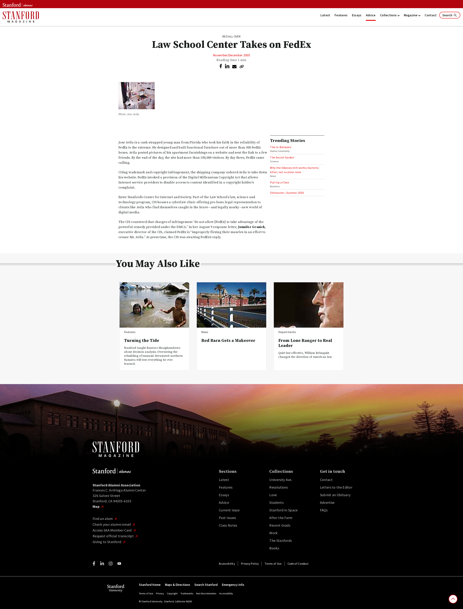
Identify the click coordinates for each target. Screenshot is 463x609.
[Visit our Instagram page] (110, 563)
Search (447, 15)
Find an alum (103, 518)
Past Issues (227, 517)
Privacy (160, 593)
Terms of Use (273, 563)
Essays (357, 15)
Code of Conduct (298, 563)
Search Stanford (206, 585)
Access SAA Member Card (112, 530)
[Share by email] (234, 66)
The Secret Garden (282, 157)
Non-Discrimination (206, 593)
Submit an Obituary (335, 495)
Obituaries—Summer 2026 (287, 192)
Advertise (327, 502)
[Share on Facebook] (220, 66)
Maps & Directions (177, 585)
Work (273, 533)
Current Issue (229, 510)
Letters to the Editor (336, 487)
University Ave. (280, 479)
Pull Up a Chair (279, 182)
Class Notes (228, 525)
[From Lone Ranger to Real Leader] (308, 305)
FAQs (324, 510)
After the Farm (280, 517)
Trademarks (186, 593)
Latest (325, 15)
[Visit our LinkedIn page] (102, 563)
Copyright (172, 593)
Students (276, 502)
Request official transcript (113, 536)
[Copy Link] (241, 66)
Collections (389, 15)
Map (96, 506)
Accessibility (227, 563)
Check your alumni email (112, 524)
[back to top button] (453, 599)
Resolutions (278, 487)
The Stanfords (280, 540)
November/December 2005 (231, 55)
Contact (431, 15)
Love (273, 495)
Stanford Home (150, 585)
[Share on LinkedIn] (227, 66)
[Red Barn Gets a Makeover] (231, 305)
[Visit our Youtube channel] (119, 563)
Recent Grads (279, 525)
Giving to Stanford (107, 541)
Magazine (411, 15)
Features (341, 15)
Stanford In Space (283, 510)
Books (274, 548)
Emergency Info (233, 585)
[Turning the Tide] (154, 305)
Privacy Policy (250, 563)
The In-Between (280, 147)
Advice (371, 15)
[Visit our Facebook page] (94, 563)
